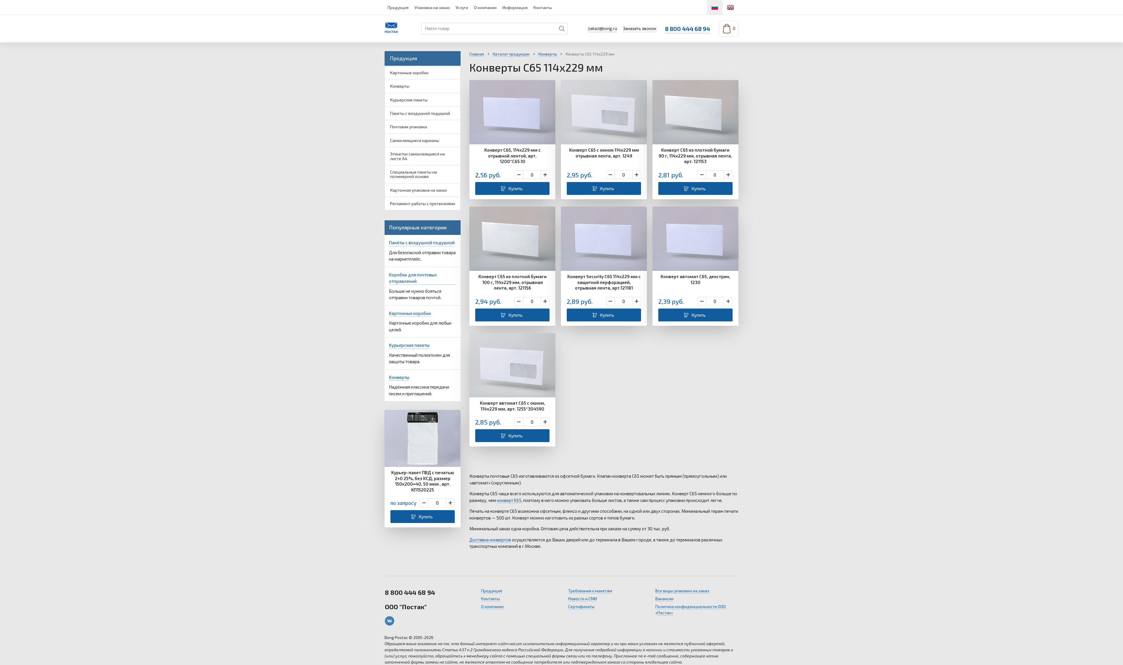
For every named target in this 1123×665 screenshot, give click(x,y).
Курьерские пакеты (409, 99)
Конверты (399, 86)
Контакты (542, 7)
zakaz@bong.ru (602, 28)
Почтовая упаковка (408, 126)
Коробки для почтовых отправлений (413, 278)
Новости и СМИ (582, 598)
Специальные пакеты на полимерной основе (413, 174)
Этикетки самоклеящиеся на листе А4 (417, 156)
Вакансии (664, 598)
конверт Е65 (509, 500)
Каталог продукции (511, 54)
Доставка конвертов (490, 539)
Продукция (398, 7)
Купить (425, 516)
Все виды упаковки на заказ (682, 590)
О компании (485, 7)
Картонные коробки (409, 72)
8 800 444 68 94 (687, 28)
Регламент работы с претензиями (422, 203)
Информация (515, 7)
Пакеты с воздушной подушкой (420, 113)
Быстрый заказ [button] (422, 439)
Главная (476, 54)
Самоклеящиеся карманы (414, 140)
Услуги (462, 7)
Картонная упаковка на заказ (418, 190)
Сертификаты (581, 606)
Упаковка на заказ (432, 7)
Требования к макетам (590, 590)
